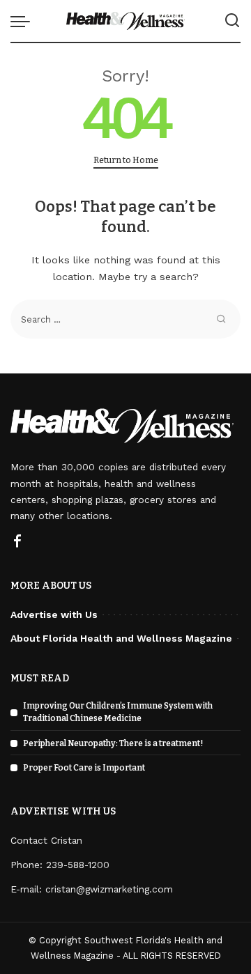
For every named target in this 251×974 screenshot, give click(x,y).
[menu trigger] (23, 21)
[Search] (232, 21)
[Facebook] (17, 542)
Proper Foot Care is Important (84, 768)
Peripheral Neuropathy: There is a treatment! (113, 743)
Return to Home (125, 160)
